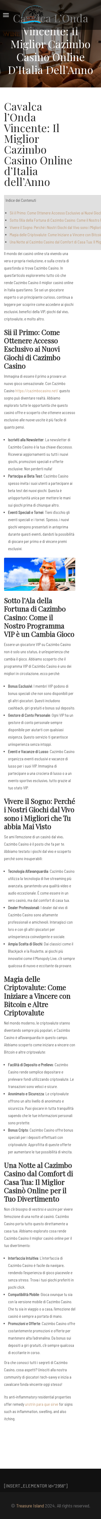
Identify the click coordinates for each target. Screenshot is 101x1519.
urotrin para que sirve (41, 1404)
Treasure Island (30, 1506)
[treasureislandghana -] (32, 15)
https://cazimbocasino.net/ (36, 390)
